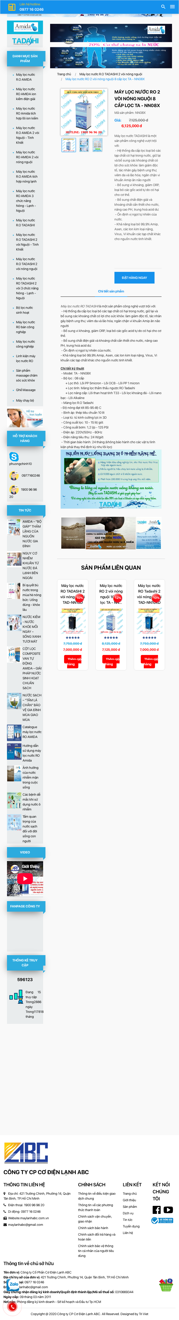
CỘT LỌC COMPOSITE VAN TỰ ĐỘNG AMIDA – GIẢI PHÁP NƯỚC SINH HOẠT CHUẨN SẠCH (32, 668)
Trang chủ (64, 74)
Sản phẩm (130, 1207)
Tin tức (127, 1220)
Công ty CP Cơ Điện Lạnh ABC (46, 1172)
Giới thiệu (129, 1200)
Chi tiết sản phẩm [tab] (111, 291)
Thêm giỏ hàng (74, 661)
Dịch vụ (128, 1213)
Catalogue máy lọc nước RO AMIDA (32, 732)
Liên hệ (128, 1233)
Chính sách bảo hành (93, 1228)
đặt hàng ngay (134, 278)
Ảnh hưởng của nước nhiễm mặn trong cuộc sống (30, 777)
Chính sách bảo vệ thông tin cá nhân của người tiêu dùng (96, 1251)
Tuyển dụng (131, 1226)
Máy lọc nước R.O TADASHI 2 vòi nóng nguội (110, 74)
